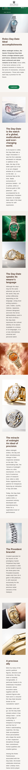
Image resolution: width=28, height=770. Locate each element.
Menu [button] (22, 7)
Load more (14, 87)
